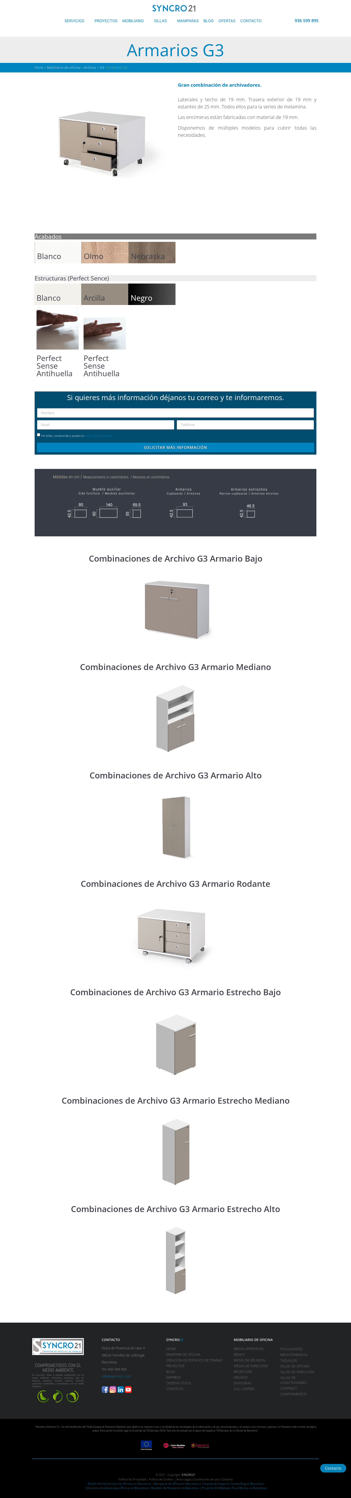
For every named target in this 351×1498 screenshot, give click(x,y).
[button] (77, 21)
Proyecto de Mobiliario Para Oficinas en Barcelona (234, 1488)
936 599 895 (307, 20)
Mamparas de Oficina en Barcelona (176, 1484)
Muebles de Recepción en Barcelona (175, 1488)
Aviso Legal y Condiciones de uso (197, 1479)
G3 (102, 67)
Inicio (39, 67)
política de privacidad (98, 436)
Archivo (90, 67)
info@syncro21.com (116, 1376)
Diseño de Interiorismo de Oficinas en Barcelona (119, 1484)
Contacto (227, 1479)
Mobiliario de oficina (63, 67)
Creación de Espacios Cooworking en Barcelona (233, 1484)
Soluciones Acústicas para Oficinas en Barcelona (116, 1488)
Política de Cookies (161, 1479)
